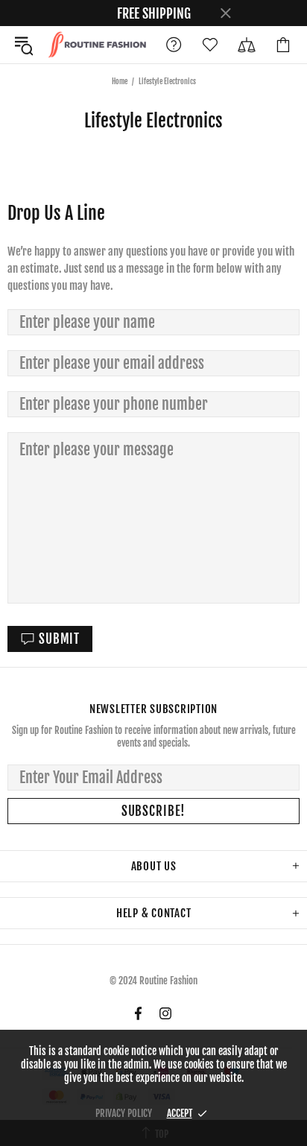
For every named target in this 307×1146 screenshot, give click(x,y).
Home (119, 81)
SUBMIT (59, 639)
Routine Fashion (97, 44)
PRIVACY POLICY (123, 1113)
